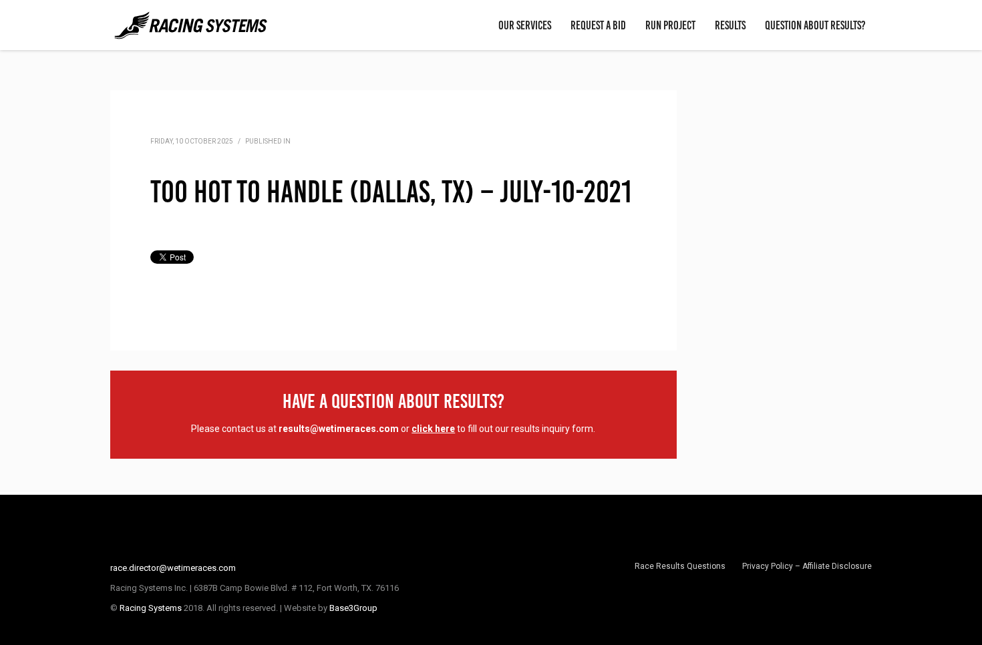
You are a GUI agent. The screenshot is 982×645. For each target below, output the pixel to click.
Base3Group (353, 608)
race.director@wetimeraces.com (173, 568)
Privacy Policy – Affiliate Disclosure (807, 566)
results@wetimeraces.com (339, 428)
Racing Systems (151, 608)
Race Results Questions (680, 566)
